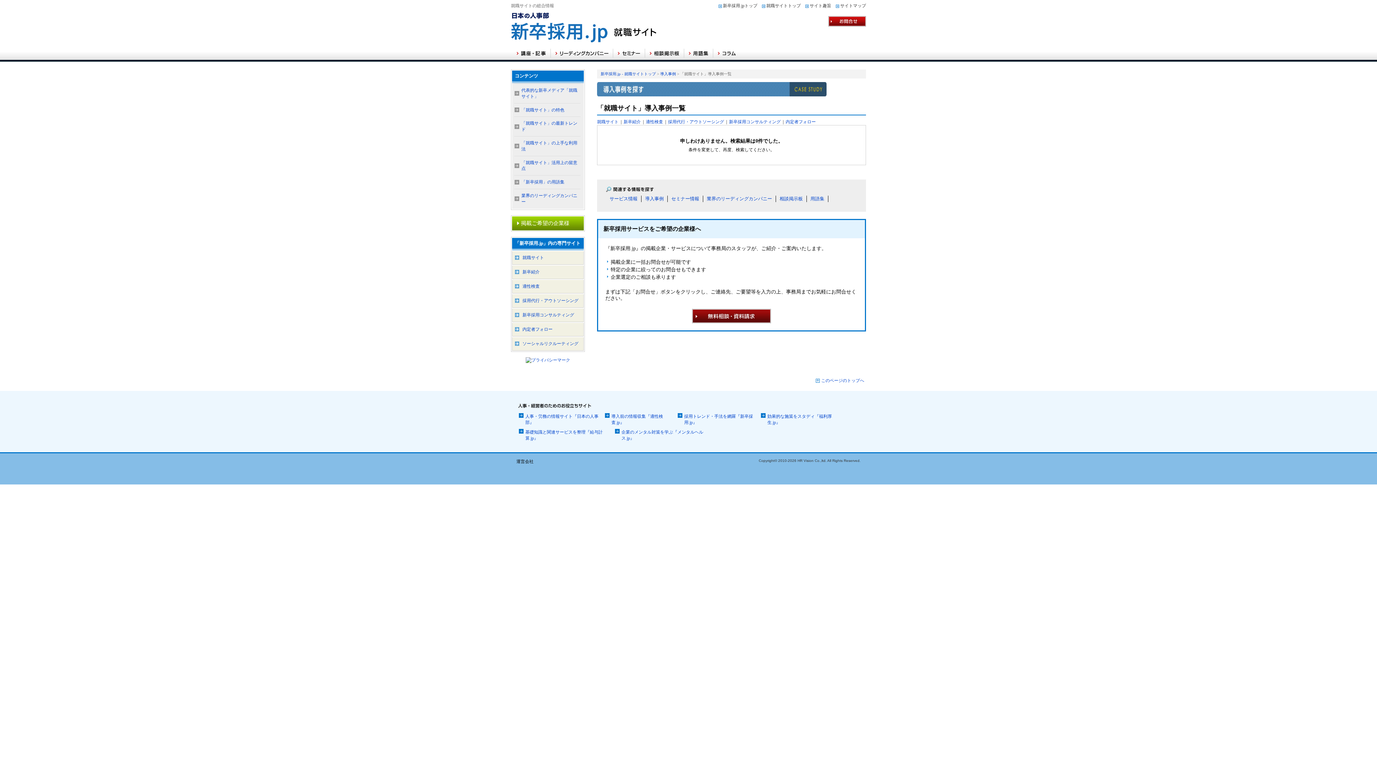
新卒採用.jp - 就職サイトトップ (628, 74)
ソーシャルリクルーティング (550, 343)
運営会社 (525, 461)
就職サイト (608, 121)
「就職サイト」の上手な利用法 (549, 146)
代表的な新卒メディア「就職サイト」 (549, 93)
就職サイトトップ (783, 5)
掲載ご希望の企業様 (545, 223)
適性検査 (654, 121)
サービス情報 (624, 198)
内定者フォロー (801, 121)
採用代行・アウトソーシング (696, 121)
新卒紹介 (632, 121)
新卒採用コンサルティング (755, 121)
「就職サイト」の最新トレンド (549, 126)
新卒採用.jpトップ (740, 5)
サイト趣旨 (820, 5)
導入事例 (668, 74)
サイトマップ (853, 5)
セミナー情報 (685, 198)
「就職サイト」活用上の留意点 (549, 165)
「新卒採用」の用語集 (542, 182)
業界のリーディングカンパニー (739, 198)
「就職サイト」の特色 (542, 110)
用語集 (817, 198)
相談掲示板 (791, 198)
